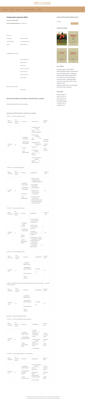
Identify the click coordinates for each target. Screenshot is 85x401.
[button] (13, 9)
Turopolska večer (60, 103)
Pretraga (59, 21)
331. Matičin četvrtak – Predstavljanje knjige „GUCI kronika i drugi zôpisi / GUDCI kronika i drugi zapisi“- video (66, 81)
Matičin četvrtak (60, 96)
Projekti (11, 9)
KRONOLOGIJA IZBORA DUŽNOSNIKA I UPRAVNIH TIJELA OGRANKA (25, 98)
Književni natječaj (60, 94)
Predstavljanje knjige (61, 101)
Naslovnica (5, 9)
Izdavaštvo (18, 9)
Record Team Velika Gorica (55, 398)
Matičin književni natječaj (29, 9)
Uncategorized (60, 105)
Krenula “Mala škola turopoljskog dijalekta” (66, 77)
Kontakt (39, 9)
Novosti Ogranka (60, 99)
